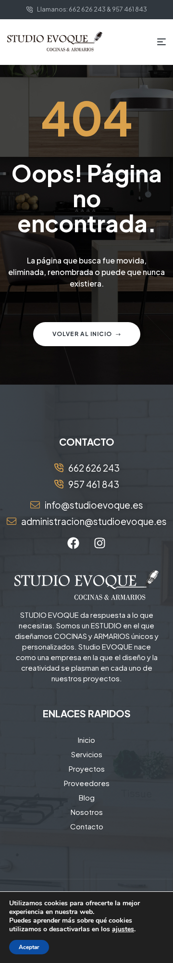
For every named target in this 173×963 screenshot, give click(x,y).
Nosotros (87, 811)
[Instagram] (100, 543)
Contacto (86, 826)
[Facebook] (74, 543)
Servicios (86, 754)
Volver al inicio (82, 334)
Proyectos (87, 768)
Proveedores (87, 783)
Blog (87, 797)
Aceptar (29, 947)
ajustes (123, 929)
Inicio (86, 739)
